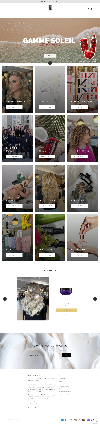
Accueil (15, 16)
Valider (66, 355)
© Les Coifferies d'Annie (14, 420)
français (7, 9)
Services (53, 16)
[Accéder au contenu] (50, 63)
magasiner (50, 59)
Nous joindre (62, 378)
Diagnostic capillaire (39, 16)
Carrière (75, 16)
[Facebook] (28, 407)
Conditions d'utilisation (64, 394)
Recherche (61, 396)
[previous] (5, 299)
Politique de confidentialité (65, 391)
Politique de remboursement (65, 389)
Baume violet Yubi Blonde (66, 304)
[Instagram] (32, 407)
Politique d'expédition (64, 386)
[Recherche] (92, 9)
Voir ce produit (66, 310)
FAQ (60, 384)
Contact (84, 16)
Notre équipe (63, 16)
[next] (95, 299)
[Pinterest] (35, 407)
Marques (25, 16)
